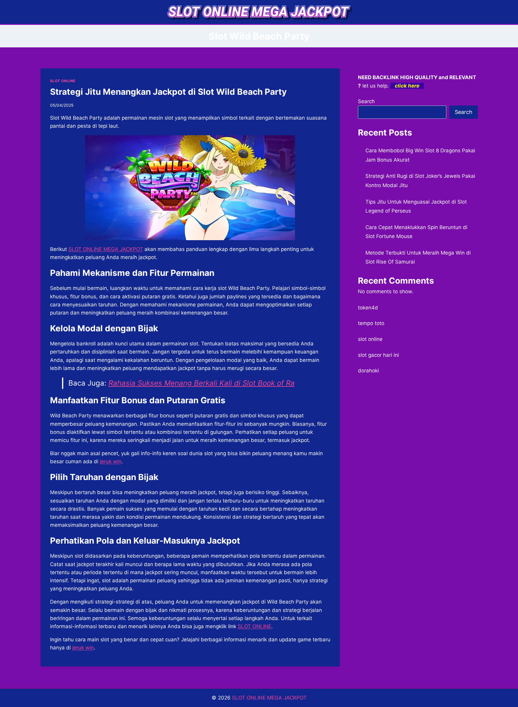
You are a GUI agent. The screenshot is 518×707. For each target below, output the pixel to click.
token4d (368, 308)
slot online (370, 339)
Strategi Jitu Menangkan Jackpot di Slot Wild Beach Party (168, 92)
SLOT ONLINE (63, 81)
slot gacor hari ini (378, 355)
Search (366, 101)
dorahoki (368, 371)
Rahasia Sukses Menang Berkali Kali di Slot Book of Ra (202, 383)
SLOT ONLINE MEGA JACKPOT (269, 698)
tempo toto (371, 323)
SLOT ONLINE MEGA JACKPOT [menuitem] (105, 249)
